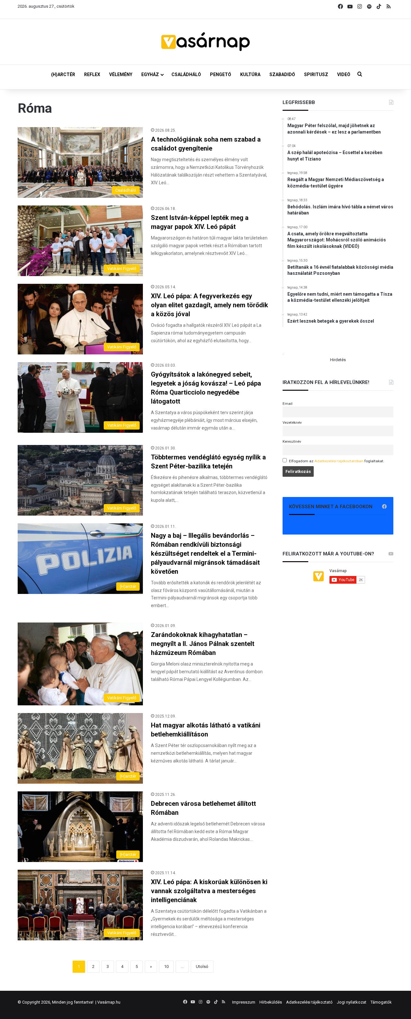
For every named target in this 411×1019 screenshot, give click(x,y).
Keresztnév (292, 441)
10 (166, 966)
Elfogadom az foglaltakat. (336, 461)
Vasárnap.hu (108, 1002)
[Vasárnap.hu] (205, 42)
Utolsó (202, 966)
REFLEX (92, 74)
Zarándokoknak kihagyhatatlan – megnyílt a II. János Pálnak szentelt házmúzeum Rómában (202, 644)
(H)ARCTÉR (63, 74)
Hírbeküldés (270, 1002)
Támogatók (381, 1002)
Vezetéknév (292, 422)
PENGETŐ (220, 74)
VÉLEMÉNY (120, 74)
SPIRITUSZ (316, 74)
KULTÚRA (250, 74)
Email (288, 403)
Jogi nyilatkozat (351, 1002)
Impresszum (243, 1002)
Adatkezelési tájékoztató (309, 1002)
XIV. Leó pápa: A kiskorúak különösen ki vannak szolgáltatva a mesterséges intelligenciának (209, 891)
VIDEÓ (343, 74)
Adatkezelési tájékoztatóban (338, 461)
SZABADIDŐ (282, 74)
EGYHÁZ (150, 74)
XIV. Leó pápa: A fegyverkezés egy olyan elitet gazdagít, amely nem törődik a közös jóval (209, 305)
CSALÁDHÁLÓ (186, 74)
